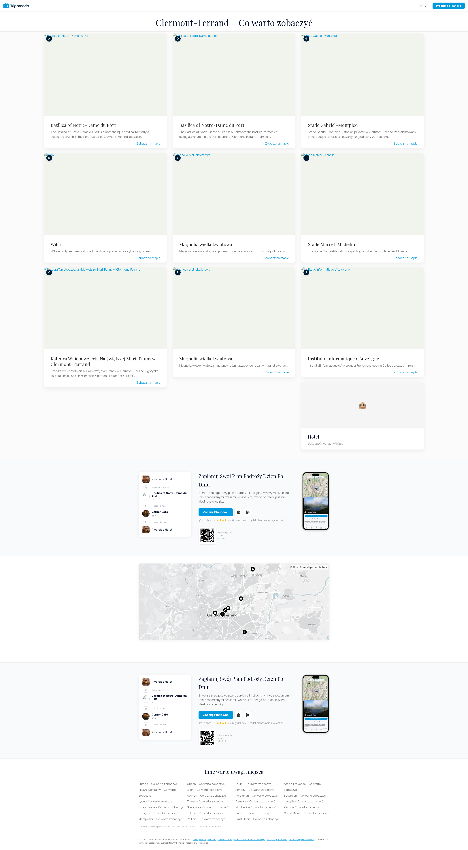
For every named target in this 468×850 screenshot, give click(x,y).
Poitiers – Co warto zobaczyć (206, 819)
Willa (56, 244)
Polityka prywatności (277, 839)
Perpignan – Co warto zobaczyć (256, 795)
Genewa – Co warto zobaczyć (255, 801)
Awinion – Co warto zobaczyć (206, 795)
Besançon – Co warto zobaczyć (305, 795)
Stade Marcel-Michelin (331, 244)
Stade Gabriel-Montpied (333, 125)
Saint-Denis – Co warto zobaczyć (257, 819)
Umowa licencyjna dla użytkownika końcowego (241, 839)
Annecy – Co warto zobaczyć (254, 789)
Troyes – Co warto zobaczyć (205, 801)
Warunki (211, 839)
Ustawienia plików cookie (301, 839)
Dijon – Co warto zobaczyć (204, 789)
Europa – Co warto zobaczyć (158, 784)
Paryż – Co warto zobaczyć (253, 813)
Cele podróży (199, 839)
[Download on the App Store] (238, 512)
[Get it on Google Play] (248, 512)
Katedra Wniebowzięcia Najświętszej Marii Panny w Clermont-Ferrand (103, 361)
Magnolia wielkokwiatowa (205, 244)
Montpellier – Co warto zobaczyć (160, 819)
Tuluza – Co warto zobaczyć (205, 813)
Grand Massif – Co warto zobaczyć (306, 813)
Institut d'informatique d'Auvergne (343, 358)
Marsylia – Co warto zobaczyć (303, 801)
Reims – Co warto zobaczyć (302, 807)
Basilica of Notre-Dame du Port (83, 125)
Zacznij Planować (216, 512)
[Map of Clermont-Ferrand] (234, 601)
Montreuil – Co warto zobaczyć (255, 807)
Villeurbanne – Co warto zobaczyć (161, 807)
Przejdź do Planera (448, 5)
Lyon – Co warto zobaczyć (156, 801)
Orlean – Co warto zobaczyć (205, 784)
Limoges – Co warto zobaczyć (158, 813)
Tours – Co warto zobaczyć (253, 784)
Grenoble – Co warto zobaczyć (207, 807)
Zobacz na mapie (148, 143)
